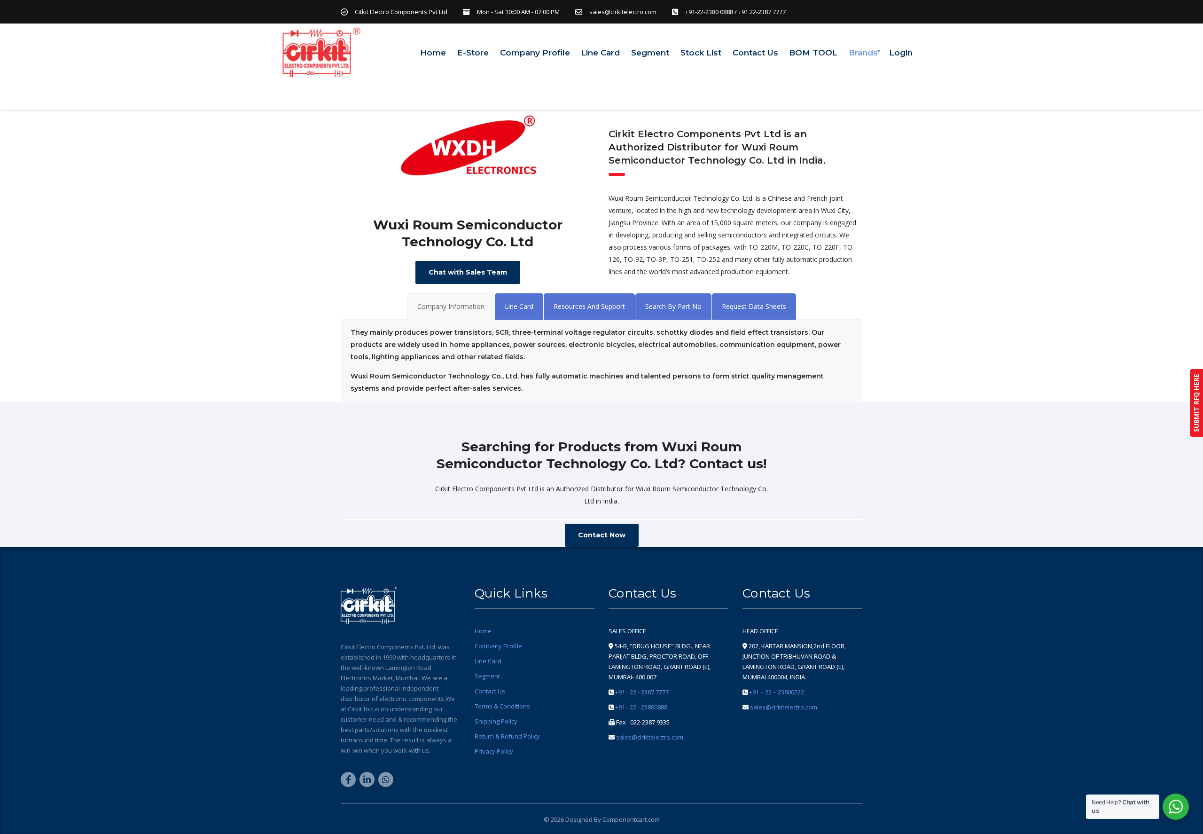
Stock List (700, 52)
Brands (863, 52)
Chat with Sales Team (468, 272)
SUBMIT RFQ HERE (1196, 403)
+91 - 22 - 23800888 (641, 707)
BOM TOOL (813, 52)
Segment (650, 52)
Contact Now (601, 535)
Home (433, 52)
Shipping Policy (496, 721)
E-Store (473, 52)
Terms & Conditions (502, 706)
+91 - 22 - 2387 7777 (642, 692)
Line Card (600, 52)
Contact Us (755, 52)
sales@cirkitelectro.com (649, 737)
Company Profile (535, 52)
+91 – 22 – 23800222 (776, 692)
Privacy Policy (494, 751)
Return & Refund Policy (507, 736)
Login (901, 52)
